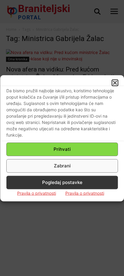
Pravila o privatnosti (36, 192)
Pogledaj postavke (62, 182)
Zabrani (62, 166)
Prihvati (62, 149)
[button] (115, 83)
